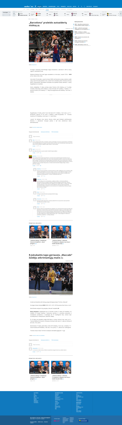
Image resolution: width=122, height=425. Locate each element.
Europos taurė (41, 9)
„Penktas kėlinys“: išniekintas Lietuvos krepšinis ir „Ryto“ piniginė (38, 242)
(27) (36, 243)
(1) (88, 25)
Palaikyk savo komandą (59, 398)
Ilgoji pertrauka (57, 399)
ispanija (38, 127)
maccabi (34, 335)
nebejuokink (35, 348)
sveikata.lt (71, 421)
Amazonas (39, 199)
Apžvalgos (57, 395)
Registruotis (89, 6)
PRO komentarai (54, 131)
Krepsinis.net (34, 64)
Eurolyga (56, 404)
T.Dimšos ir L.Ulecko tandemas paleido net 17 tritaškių (82, 32)
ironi (40, 335)
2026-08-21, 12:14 (55, 245)
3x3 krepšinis (69, 9)
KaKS (34, 149)
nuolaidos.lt (72, 418)
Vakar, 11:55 (32, 245)
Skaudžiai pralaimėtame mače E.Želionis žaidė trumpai (82, 25)
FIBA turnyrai (57, 9)
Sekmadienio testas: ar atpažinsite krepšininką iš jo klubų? (82, 45)
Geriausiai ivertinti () (45, 131)
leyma (41, 127)
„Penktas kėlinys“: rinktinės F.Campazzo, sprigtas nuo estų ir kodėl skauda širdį (61, 242)
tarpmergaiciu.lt (65, 420)
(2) (75, 34)
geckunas (34, 156)
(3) (84, 42)
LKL (34, 394)
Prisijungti (95, 6)
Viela (34, 140)
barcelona (34, 127)
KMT (77, 408)
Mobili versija (40, 421)
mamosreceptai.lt (66, 418)
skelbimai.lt (72, 417)
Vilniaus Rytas (78, 400)
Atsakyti (34, 146)
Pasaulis (51, 9)
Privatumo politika (33, 421)
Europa (47, 9)
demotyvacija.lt (65, 419)
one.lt (64, 422)
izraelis (37, 335)
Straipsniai (57, 394)
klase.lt (64, 421)
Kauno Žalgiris (78, 399)
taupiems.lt (71, 419)
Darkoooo (39, 179)
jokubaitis (42, 335)
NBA (36, 9)
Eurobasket (63, 9)
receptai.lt (64, 417)
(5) (63, 243)
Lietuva (35, 395)
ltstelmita (39, 169)
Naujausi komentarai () (34, 131)
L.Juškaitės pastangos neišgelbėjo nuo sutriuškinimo (81, 28)
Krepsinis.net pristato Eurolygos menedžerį (81, 41)
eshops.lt (71, 420)
